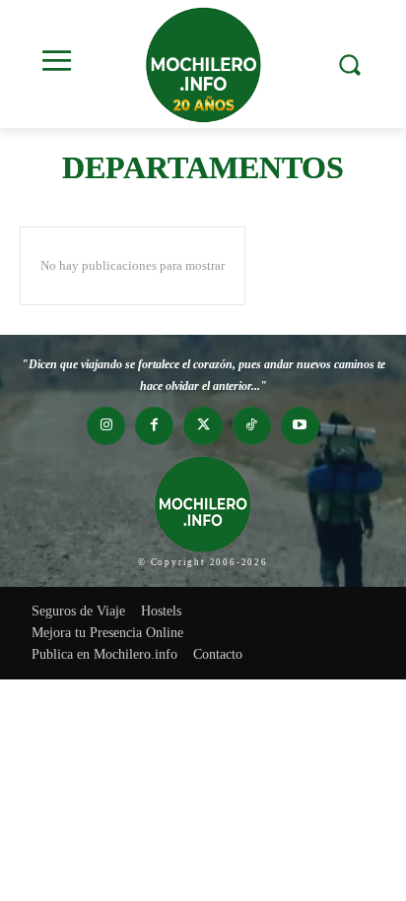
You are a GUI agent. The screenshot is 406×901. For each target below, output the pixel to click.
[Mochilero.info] (203, 64)
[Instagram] (106, 426)
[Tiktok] (252, 426)
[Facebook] (154, 426)
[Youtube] (300, 426)
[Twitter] (202, 426)
